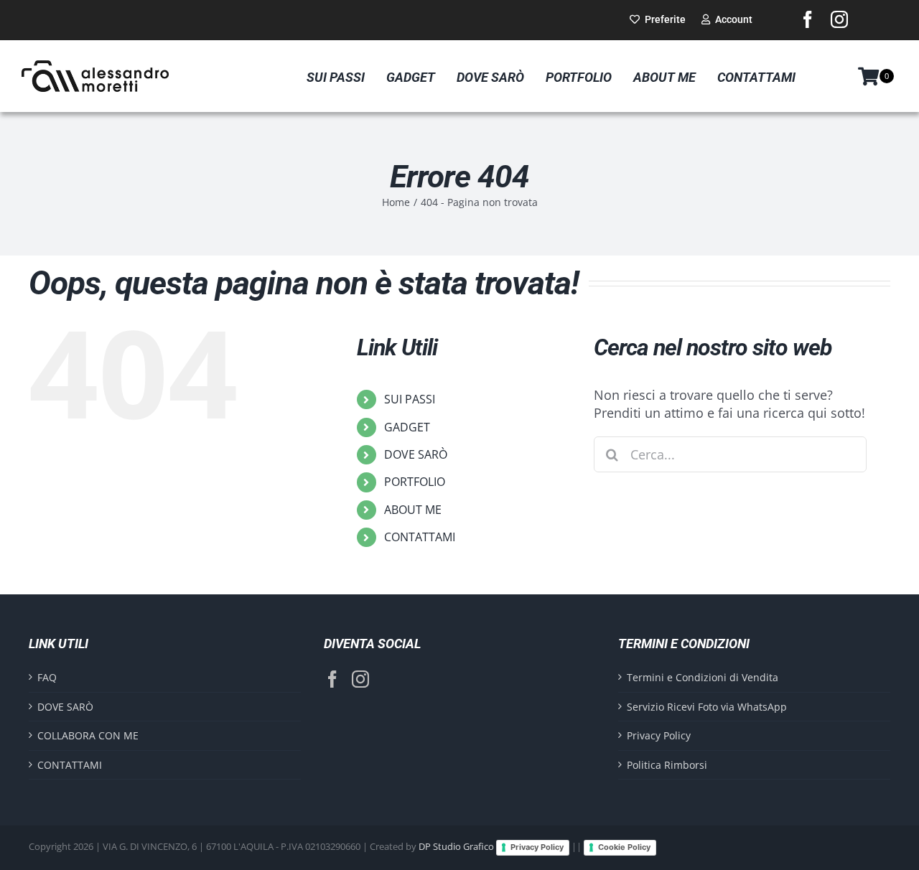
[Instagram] (360, 679)
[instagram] (839, 19)
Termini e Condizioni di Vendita (702, 677)
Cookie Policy (624, 847)
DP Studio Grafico (456, 847)
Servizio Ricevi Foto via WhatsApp (707, 707)
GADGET (407, 427)
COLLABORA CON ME (88, 735)
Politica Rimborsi (667, 765)
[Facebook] (332, 679)
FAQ (47, 677)
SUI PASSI (409, 399)
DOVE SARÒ (415, 454)
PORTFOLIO (414, 482)
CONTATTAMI (419, 537)
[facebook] (807, 19)
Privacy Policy (659, 735)
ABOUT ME (413, 510)
